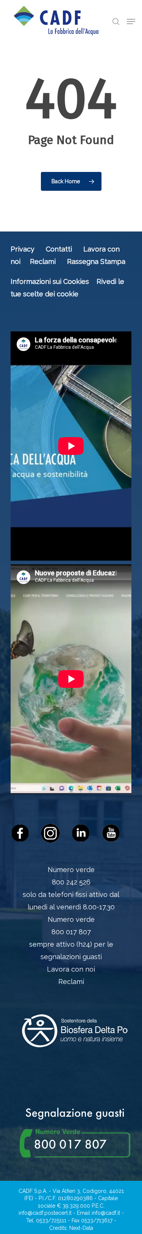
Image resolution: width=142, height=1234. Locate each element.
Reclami (43, 261)
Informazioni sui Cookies (50, 281)
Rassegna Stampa (96, 261)
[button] (131, 21)
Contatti (59, 249)
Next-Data (81, 1228)
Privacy (22, 249)
